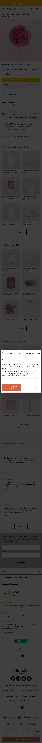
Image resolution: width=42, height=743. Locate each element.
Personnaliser (29, 388)
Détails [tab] (19, 353)
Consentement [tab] (7, 353)
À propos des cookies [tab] (33, 353)
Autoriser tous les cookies (11, 387)
